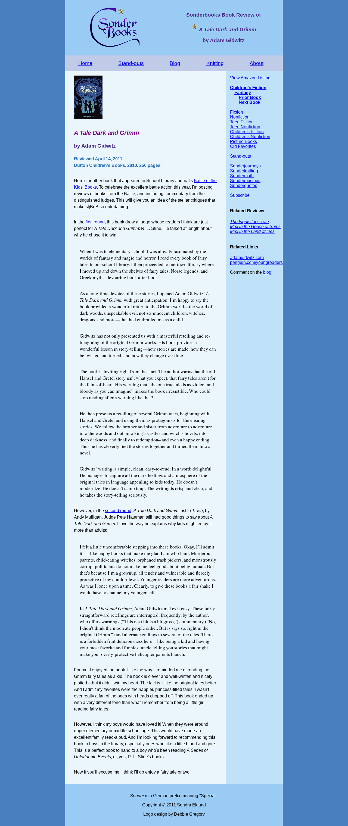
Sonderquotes (243, 185)
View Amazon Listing (250, 78)
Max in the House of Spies (255, 226)
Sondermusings (245, 180)
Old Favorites (243, 146)
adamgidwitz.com (247, 257)
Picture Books (243, 141)
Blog (175, 63)
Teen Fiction (242, 122)
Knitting (215, 63)
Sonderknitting (244, 171)
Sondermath (242, 175)
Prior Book (250, 97)
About (256, 63)
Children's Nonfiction (250, 136)
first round (95, 222)
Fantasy (242, 92)
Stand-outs (131, 63)
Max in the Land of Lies (252, 231)
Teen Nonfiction (245, 126)
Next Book (249, 102)
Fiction (236, 112)
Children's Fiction (248, 87)
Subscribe (240, 195)
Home (85, 63)
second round (118, 510)
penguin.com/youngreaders (256, 262)
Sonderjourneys (245, 166)
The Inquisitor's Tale (249, 221)
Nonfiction (240, 117)
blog (267, 272)
